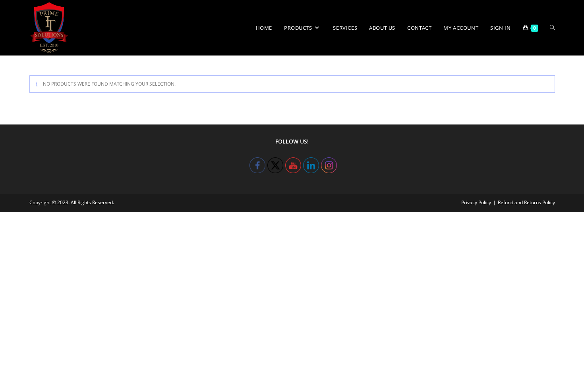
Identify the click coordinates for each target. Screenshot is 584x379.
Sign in (500, 27)
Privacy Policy (476, 202)
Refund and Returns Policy (526, 202)
